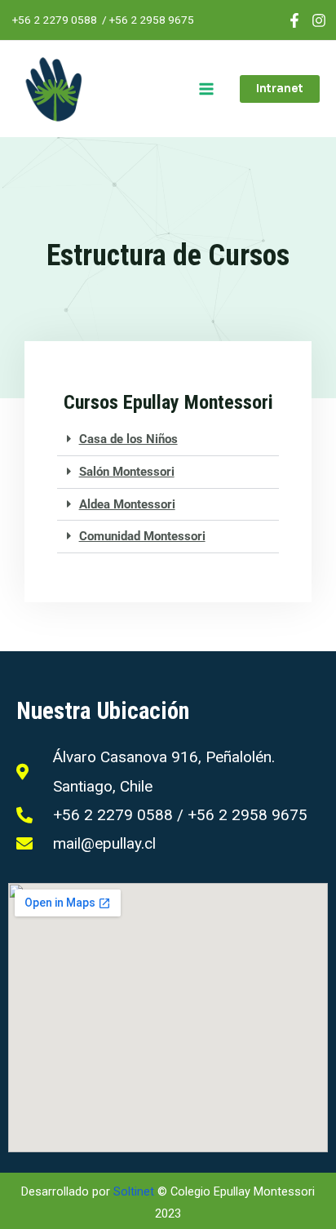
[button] (280, 89)
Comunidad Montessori (142, 536)
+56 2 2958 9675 (151, 19)
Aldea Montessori (127, 504)
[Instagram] (319, 20)
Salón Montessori (127, 471)
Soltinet (133, 1191)
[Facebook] (294, 20)
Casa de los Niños (128, 439)
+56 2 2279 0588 (54, 19)
